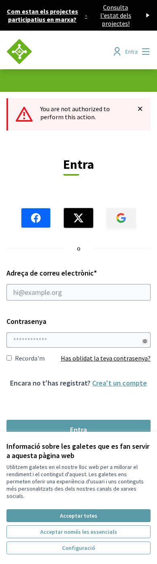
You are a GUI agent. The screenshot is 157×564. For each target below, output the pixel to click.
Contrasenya (26, 321)
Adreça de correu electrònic (67, 273)
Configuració (78, 548)
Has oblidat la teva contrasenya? (106, 358)
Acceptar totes (78, 515)
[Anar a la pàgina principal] (59, 51)
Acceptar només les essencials (78, 531)
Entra (78, 429)
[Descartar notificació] (140, 109)
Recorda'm (30, 358)
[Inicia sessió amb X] (78, 218)
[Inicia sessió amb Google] (121, 218)
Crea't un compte (119, 383)
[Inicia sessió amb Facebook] (36, 218)
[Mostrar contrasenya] (145, 341)
